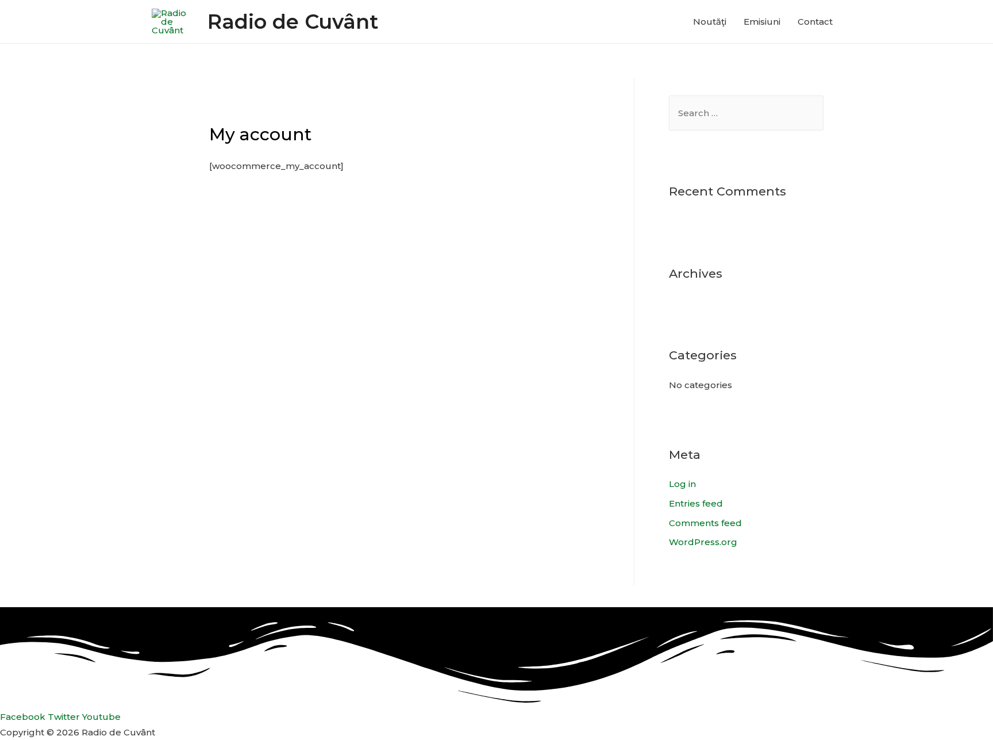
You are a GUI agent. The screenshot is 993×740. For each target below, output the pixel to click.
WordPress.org (703, 541)
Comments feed (705, 522)
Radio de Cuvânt (293, 21)
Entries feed (696, 503)
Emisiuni (762, 21)
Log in (682, 483)
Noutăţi (709, 21)
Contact (815, 21)
